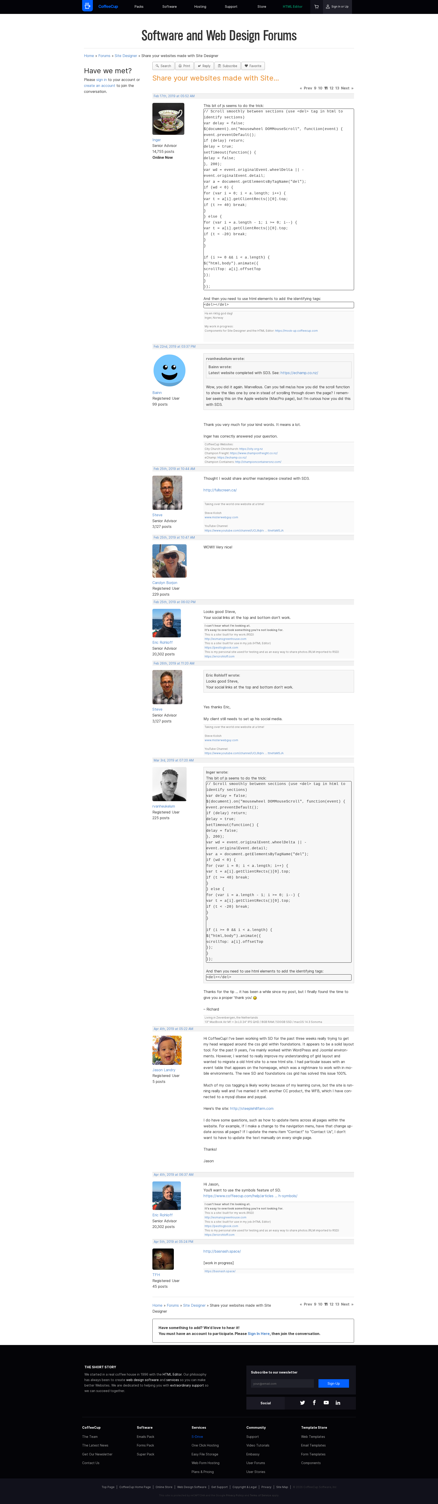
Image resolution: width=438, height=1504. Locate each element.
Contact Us (90, 1463)
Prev (308, 88)
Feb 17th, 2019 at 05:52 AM (174, 96)
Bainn (157, 392)
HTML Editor (292, 6)
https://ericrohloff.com (220, 656)
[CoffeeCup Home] (108, 7)
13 (337, 88)
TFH (156, 1274)
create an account (99, 85)
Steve (157, 515)
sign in (102, 79)
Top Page (108, 1487)
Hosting (200, 6)
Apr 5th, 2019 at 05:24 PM (173, 1241)
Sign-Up (334, 1383)
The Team (90, 1437)
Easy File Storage (205, 1454)
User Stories (255, 1472)
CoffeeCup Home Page (135, 1487)
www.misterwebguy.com (221, 517)
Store (262, 6)
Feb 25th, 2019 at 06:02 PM (175, 602)
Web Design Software (191, 1487)
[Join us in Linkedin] (338, 1403)
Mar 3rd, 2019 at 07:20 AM (174, 760)
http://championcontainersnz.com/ (258, 462)
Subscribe (229, 66)
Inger (156, 140)
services (172, 1380)
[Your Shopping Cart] (316, 7)
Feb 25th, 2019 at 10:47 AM (174, 537)
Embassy (253, 1454)
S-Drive (197, 1437)
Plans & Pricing (203, 1472)
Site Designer (126, 55)
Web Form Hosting (205, 1463)
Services (199, 1427)
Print (186, 66)
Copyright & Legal (244, 1487)
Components (311, 1463)
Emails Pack (145, 1437)
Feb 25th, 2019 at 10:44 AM (174, 469)
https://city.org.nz (251, 449)
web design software (142, 1380)
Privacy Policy (235, 1495)
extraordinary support (187, 1385)
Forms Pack (145, 1445)
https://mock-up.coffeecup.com (296, 330)
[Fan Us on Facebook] (314, 1403)
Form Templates (313, 1454)
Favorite (254, 66)
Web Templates (313, 1437)
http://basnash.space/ (222, 1251)
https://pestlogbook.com (221, 647)
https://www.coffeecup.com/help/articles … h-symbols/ (250, 1196)
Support (231, 6)
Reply (205, 66)
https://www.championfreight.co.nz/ (254, 453)
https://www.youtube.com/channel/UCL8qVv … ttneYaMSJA (244, 530)
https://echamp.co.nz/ (299, 372)
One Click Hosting (205, 1445)
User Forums (255, 1463)
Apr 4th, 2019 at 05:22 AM (173, 1029)
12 (332, 88)
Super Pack (145, 1454)
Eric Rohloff (162, 642)
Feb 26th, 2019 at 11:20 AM (174, 663)
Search (165, 66)
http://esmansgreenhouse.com (225, 639)
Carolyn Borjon (164, 582)
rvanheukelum (163, 806)
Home (89, 55)
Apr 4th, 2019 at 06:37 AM (173, 1174)
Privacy (266, 1487)
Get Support (219, 1487)
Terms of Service (260, 1495)
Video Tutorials (257, 1445)
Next (345, 88)
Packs (139, 6)
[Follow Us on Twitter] (302, 1403)
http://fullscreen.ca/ (220, 490)
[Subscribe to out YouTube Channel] (326, 1403)
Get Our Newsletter (97, 1454)
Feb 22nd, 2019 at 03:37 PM (175, 346)
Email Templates (313, 1445)
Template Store (314, 1427)
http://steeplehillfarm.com (252, 1108)
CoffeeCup (91, 1427)
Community (256, 1427)
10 (320, 88)
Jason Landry (163, 1070)
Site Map (282, 1487)
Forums (104, 55)
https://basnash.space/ (220, 1271)
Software (169, 6)
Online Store (164, 1487)
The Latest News (95, 1445)
